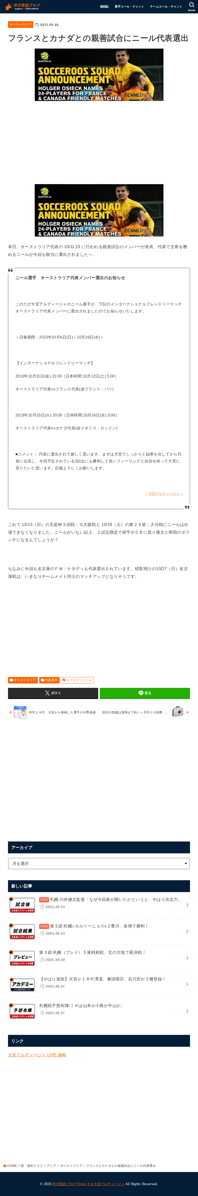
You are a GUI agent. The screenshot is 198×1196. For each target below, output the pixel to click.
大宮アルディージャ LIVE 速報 (37, 1054)
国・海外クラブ (32, 1165)
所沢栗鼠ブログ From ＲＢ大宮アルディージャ (88, 1184)
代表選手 (51, 680)
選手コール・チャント (129, 6)
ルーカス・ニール (79, 680)
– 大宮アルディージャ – (164, 493)
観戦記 (104, 6)
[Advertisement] (99, 141)
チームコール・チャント (166, 6)
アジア (51, 1165)
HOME (12, 1165)
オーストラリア (21, 24)
